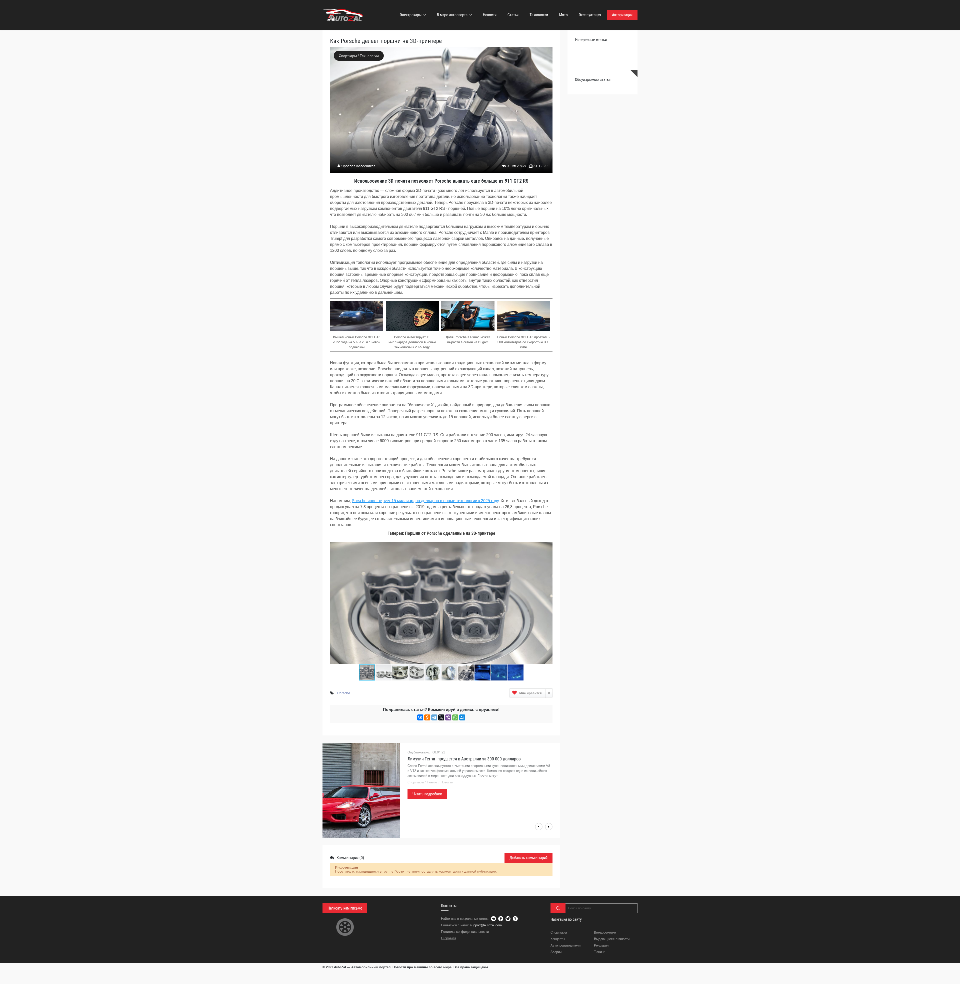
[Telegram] (434, 717)
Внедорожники (605, 932)
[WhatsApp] (455, 717)
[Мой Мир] (462, 717)
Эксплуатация (590, 14)
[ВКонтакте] (420, 717)
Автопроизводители (565, 945)
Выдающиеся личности (612, 939)
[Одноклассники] (427, 717)
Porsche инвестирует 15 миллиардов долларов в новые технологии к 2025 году (425, 501)
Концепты (557, 939)
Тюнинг (599, 952)
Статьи (513, 14)
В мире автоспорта (452, 14)
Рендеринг (602, 945)
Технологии (539, 14)
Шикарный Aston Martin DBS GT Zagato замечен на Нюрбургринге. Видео (475, 758)
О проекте (448, 938)
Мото (563, 14)
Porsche (343, 693)
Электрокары (411, 14)
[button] (548, 543)
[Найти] (558, 908)
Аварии (556, 952)
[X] (441, 717)
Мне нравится (534, 693)
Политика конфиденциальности (465, 932)
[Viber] (448, 717)
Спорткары (348, 56)
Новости (489, 14)
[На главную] (343, 15)
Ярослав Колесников (358, 166)
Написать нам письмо (345, 908)
